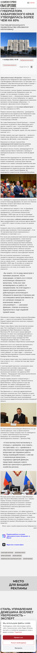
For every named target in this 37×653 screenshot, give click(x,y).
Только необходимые (18, 643)
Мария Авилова (17, 555)
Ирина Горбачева (6, 555)
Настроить (18, 648)
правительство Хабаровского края (11, 558)
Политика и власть (9, 65)
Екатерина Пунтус (20, 552)
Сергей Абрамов (27, 558)
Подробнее (18, 632)
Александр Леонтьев (7, 552)
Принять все (18, 637)
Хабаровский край (27, 60)
